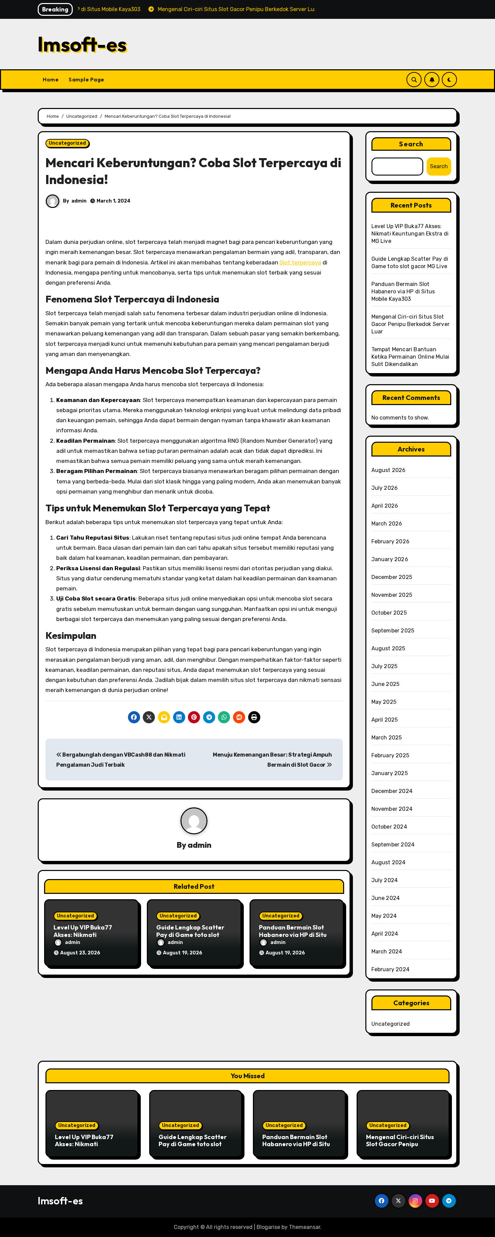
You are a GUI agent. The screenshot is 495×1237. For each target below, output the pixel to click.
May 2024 (384, 916)
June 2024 (385, 898)
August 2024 (388, 862)
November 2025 (391, 595)
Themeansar (304, 1227)
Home (51, 79)
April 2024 (384, 934)
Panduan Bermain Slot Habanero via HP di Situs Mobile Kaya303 (294, 934)
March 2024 (386, 951)
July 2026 (384, 488)
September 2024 (393, 844)
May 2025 (384, 702)
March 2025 (386, 737)
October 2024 (389, 827)
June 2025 (385, 684)
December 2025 (391, 577)
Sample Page (86, 79)
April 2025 (384, 720)
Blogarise (268, 1227)
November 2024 (392, 809)
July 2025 (384, 666)
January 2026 (389, 559)
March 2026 (386, 523)
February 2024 (390, 969)
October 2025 (389, 613)
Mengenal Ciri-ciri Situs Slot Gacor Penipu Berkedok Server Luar (410, 324)
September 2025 (393, 630)
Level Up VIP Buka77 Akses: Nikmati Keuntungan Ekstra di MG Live (410, 233)
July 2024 (384, 880)
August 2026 (388, 470)
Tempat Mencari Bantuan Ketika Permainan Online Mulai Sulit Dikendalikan (410, 356)
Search (411, 144)
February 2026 (390, 541)
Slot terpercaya (300, 262)
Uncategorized (67, 143)
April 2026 (384, 506)
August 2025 (388, 648)
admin (79, 201)
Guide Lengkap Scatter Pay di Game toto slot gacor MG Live (190, 934)
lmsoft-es (82, 44)
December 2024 (392, 791)
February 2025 (390, 755)
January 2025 (389, 773)
